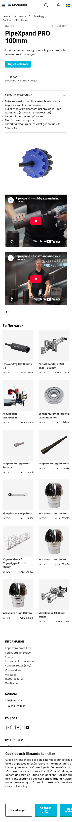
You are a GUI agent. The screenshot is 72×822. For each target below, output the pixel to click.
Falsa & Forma (19, 16)
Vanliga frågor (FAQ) (18, 665)
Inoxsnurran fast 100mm (17, 613)
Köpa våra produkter (18, 648)
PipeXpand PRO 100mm (15, 20)
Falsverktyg (37, 16)
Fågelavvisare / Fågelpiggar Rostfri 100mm (14, 563)
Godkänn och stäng (45, 810)
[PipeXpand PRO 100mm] (6, 312)
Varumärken (13, 670)
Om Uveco (11, 683)
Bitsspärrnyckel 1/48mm (17, 513)
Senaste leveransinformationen (19, 659)
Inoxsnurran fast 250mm (53, 513)
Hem (5, 16)
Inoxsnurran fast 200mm (53, 559)
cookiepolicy (19, 786)
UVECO (9, 26)
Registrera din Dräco (18, 653)
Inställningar (18, 810)
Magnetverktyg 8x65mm (54, 463)
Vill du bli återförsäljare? (14, 677)
